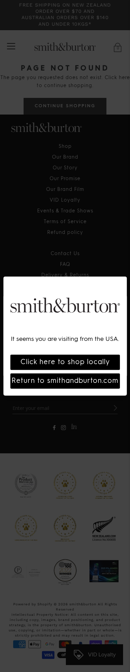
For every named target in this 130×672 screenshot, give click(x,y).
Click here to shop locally (65, 362)
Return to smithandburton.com (65, 380)
